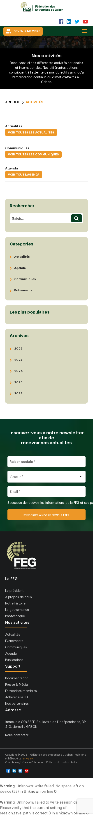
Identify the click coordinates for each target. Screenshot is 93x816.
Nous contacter (16, 735)
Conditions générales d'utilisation (25, 762)
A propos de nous (18, 597)
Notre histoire (15, 603)
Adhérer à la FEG (17, 697)
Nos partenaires (17, 703)
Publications (14, 660)
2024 (18, 370)
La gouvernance (17, 609)
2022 (18, 393)
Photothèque (15, 616)
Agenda (20, 267)
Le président (14, 590)
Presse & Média (16, 684)
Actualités (22, 256)
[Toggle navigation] (86, 31)
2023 (18, 382)
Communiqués (25, 279)
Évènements (23, 290)
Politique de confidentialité (62, 762)
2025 (18, 359)
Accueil (12, 102)
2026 (18, 348)
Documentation (16, 678)
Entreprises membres (21, 691)
